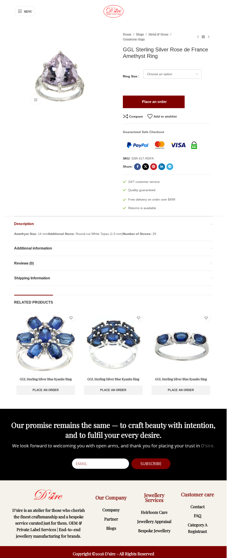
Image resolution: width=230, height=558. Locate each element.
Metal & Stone (158, 34)
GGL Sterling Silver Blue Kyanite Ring (46, 379)
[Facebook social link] (137, 166)
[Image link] (48, 494)
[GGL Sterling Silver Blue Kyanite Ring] (45, 343)
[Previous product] (198, 36)
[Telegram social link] (169, 166)
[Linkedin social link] (161, 166)
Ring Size (130, 76)
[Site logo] (113, 11)
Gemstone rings (134, 39)
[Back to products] (203, 36)
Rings (140, 34)
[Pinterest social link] (153, 166)
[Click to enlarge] (36, 100)
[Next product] (208, 36)
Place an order (46, 390)
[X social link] (145, 166)
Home (127, 34)
